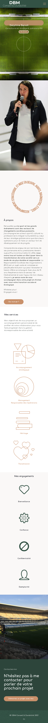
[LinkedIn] (24, 719)
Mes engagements (24, 476)
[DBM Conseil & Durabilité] (14, 4)
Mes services (23, 31)
